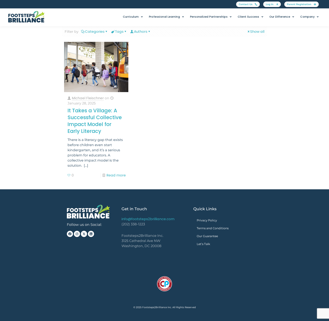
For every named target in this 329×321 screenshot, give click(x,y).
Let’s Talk (203, 244)
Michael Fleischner (88, 98)
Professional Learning (164, 17)
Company (307, 17)
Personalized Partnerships (209, 17)
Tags (119, 31)
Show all (257, 31)
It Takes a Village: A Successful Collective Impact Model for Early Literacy (95, 121)
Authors (140, 31)
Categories (95, 31)
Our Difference (279, 17)
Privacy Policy (207, 220)
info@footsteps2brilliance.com (147, 219)
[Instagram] (77, 234)
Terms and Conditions (213, 228)
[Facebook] (70, 234)
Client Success (248, 17)
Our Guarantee (207, 236)
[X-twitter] (84, 234)
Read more (116, 175)
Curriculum (131, 17)
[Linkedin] (91, 234)
